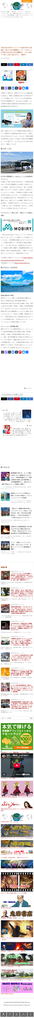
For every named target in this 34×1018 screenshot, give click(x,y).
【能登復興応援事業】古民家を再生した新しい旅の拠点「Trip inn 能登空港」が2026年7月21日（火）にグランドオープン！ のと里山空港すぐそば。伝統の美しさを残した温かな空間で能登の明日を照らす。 (22, 705)
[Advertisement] (17, 31)
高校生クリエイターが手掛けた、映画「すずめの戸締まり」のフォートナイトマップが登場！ (21, 495)
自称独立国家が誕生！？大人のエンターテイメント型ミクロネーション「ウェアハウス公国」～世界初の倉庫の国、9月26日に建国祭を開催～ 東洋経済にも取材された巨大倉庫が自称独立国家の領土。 (22, 610)
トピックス (28, 388)
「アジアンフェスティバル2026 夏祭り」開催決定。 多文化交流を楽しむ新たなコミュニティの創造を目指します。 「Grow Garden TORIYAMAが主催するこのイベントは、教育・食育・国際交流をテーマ (22, 577)
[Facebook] (10, 64)
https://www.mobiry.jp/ (22, 263)
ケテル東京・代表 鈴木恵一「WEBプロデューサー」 (15, 857)
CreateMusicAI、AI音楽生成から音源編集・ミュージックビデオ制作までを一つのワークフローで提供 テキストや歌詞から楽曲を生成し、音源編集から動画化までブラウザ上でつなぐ (22, 626)
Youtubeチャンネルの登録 (8, 778)
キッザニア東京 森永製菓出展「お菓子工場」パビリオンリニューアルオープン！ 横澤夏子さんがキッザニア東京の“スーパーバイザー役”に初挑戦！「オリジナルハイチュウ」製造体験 (22, 688)
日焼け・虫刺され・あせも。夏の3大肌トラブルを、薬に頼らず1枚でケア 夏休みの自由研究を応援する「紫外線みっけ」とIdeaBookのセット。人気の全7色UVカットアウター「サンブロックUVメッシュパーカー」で (22, 593)
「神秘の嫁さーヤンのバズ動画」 (21, 752)
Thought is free (26, 1005)
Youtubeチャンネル (6, 752)
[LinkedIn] (23, 64)
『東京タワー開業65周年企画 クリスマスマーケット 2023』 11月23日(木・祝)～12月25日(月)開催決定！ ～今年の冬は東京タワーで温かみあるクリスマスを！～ (21, 513)
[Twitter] (4, 64)
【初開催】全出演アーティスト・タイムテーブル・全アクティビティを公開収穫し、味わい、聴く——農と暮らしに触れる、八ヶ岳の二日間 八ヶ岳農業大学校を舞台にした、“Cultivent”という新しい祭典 (22, 642)
